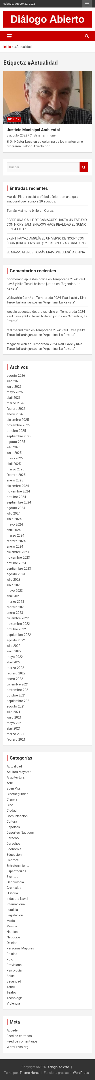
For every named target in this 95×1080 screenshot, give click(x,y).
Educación (14, 855)
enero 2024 (15, 546)
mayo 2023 (15, 591)
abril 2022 (14, 662)
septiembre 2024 (19, 502)
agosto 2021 (16, 706)
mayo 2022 (15, 657)
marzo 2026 (15, 403)
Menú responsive (87, 3)
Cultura (12, 822)
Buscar (84, 167)
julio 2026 (13, 381)
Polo (10, 959)
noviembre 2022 (18, 624)
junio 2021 (14, 717)
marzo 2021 (15, 734)
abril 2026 (14, 398)
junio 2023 (14, 585)
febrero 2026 (16, 409)
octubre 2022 (16, 629)
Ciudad (12, 810)
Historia (12, 893)
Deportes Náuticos (20, 833)
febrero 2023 (16, 607)
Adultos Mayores (19, 772)
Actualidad (14, 766)
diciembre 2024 (18, 486)
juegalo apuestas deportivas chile (31, 312)
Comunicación (17, 816)
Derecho (13, 838)
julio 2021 (13, 712)
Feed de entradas (19, 1036)
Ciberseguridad (17, 794)
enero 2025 (15, 480)
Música (12, 926)
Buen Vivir (14, 788)
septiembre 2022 (19, 635)
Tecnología (15, 998)
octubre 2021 (16, 695)
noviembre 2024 (18, 491)
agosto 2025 (16, 442)
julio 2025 (13, 447)
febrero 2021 (16, 739)
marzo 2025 (15, 469)
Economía (14, 849)
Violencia (13, 1003)
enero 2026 (15, 414)
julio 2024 (13, 513)
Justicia (12, 910)
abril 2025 (14, 464)
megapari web (17, 344)
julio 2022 (13, 646)
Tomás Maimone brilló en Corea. (30, 211)
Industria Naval (17, 899)
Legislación (15, 915)
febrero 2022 (16, 673)
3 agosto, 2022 (17, 135)
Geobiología (15, 882)
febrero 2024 (16, 541)
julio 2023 (13, 580)
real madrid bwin (18, 330)
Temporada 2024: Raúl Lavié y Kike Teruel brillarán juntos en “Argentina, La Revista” (46, 283)
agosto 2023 (16, 574)
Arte (10, 783)
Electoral (13, 860)
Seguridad (14, 981)
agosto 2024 (16, 508)
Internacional (16, 904)
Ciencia (12, 799)
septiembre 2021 (19, 701)
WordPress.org (17, 1047)
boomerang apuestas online (27, 279)
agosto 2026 (16, 376)
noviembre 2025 (18, 425)
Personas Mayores (20, 948)
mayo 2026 (15, 392)
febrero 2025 (16, 475)
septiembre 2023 (19, 569)
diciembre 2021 (18, 684)
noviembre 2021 (18, 690)
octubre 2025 (16, 431)
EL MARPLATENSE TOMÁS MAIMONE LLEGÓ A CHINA (46, 252)
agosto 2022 (16, 640)
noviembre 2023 (18, 558)
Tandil (11, 987)
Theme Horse (30, 1073)
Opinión (13, 119)
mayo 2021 (15, 723)
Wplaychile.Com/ (19, 298)
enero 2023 (15, 613)
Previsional (14, 965)
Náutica (12, 932)
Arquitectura (16, 777)
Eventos (12, 877)
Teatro (11, 992)
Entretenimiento (18, 866)
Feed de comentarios (22, 1041)
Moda (11, 921)
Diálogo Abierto (58, 1067)
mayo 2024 (15, 524)
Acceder (13, 1030)
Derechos (14, 844)
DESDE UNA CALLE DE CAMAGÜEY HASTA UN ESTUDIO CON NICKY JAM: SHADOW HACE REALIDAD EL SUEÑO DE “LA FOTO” (47, 224)
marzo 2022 (15, 668)
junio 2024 (14, 519)
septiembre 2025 (19, 436)
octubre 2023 (16, 563)
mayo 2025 (15, 458)
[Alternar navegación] (9, 36)
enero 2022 (15, 679)
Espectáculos (16, 871)
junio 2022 (14, 651)
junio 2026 (14, 387)
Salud (11, 976)
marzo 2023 (15, 602)
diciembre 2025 (18, 420)
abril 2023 (14, 596)
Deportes (13, 827)
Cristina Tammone (43, 135)
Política (12, 954)
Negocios (14, 937)
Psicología (14, 970)
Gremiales (14, 888)
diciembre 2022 (18, 618)
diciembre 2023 (18, 552)
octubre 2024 (16, 497)
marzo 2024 (15, 535)
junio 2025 (14, 453)
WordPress (81, 1073)
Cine (10, 805)
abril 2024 (14, 530)
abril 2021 (14, 728)
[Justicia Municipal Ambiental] (47, 97)
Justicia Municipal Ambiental (33, 129)
